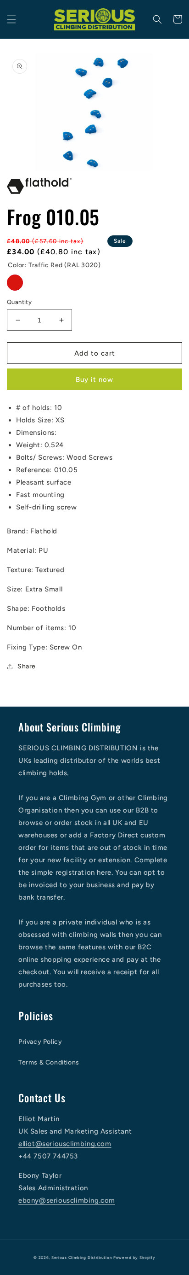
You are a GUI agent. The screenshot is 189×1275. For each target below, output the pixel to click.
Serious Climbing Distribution (81, 1257)
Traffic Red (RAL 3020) (15, 283)
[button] (11, 19)
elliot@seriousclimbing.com (64, 1144)
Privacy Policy (40, 1042)
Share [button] (26, 666)
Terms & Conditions (48, 1062)
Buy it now (94, 379)
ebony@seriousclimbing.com (66, 1200)
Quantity (19, 301)
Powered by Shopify (134, 1257)
